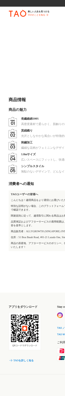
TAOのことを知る (36, 15)
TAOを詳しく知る (23, 360)
